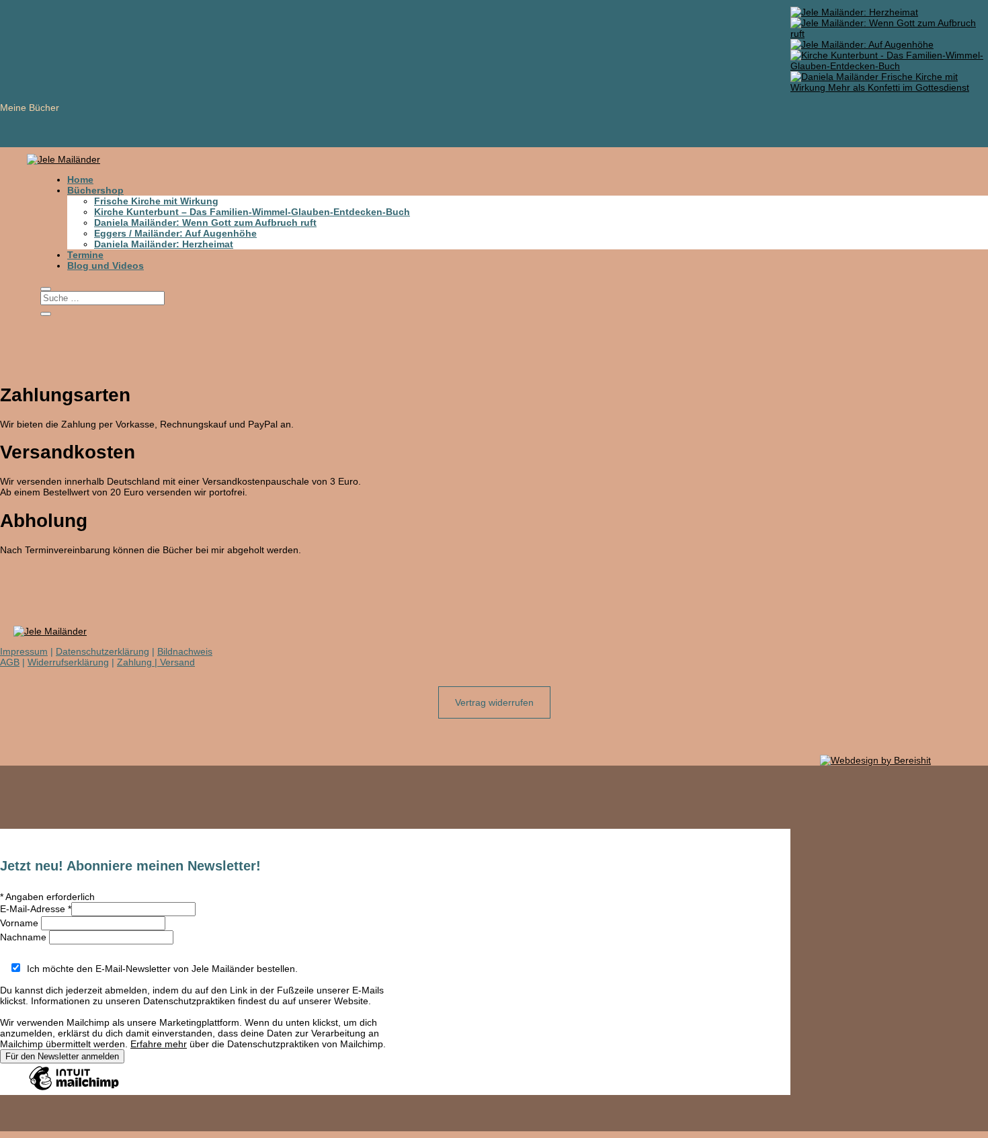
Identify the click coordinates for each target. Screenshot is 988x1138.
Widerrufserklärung (68, 662)
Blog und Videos (105, 265)
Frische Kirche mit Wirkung (156, 201)
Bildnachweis (184, 651)
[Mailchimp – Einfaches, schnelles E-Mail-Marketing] (74, 1089)
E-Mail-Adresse (35, 908)
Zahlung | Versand (156, 662)
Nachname (24, 937)
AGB (9, 662)
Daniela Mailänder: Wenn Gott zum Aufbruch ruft (205, 222)
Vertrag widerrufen (494, 702)
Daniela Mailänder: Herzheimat (163, 244)
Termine (85, 254)
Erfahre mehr (158, 1044)
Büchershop (95, 190)
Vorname (20, 923)
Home (80, 179)
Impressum (24, 651)
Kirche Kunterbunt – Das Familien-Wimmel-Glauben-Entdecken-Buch (252, 211)
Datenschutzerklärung (102, 651)
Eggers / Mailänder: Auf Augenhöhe (175, 233)
